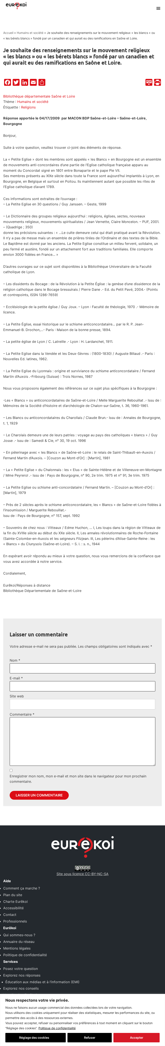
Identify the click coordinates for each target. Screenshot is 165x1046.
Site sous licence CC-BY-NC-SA (82, 874)
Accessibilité (13, 908)
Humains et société (30, 33)
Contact (9, 914)
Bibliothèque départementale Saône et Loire (39, 96)
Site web (17, 696)
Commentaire (22, 714)
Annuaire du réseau (18, 941)
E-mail (16, 678)
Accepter (136, 1037)
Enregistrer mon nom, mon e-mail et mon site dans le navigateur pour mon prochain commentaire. (78, 779)
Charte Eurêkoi (15, 901)
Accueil (8, 33)
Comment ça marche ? (21, 888)
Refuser (89, 1037)
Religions (28, 107)
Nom (15, 660)
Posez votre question (20, 968)
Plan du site (12, 895)
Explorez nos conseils (21, 988)
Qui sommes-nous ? (19, 935)
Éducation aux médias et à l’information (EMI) (42, 982)
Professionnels (15, 921)
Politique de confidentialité (57, 1028)
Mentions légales (17, 948)
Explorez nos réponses (21, 975)
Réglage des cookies (34, 1037)
